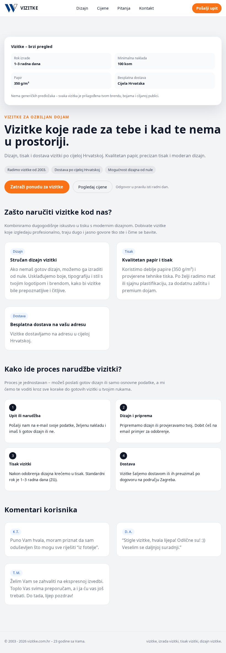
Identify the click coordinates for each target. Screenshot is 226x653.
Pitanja (123, 8)
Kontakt (146, 8)
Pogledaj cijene (92, 187)
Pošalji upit (207, 8)
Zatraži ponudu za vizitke (36, 187)
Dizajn (82, 8)
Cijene (103, 8)
